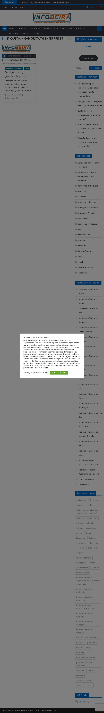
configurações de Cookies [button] (36, 372)
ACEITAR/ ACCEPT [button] (59, 372)
